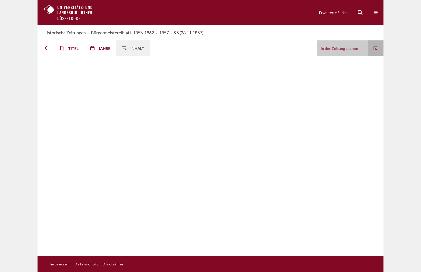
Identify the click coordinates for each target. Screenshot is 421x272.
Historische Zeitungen (64, 32)
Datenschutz (87, 264)
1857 (164, 32)
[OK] (360, 12)
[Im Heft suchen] (375, 48)
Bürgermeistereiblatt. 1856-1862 (122, 32)
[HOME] (72, 12)
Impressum (60, 264)
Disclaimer (113, 264)
